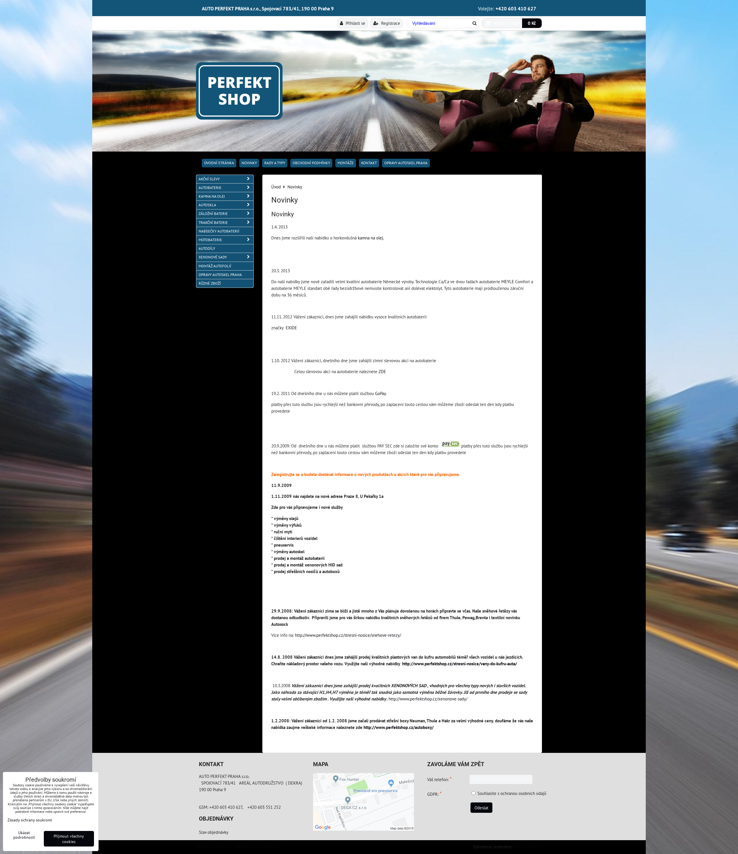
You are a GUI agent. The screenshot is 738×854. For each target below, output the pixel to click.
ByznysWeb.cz (526, 846)
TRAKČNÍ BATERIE (213, 222)
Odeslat (481, 807)
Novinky (249, 162)
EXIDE (291, 327)
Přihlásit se (354, 23)
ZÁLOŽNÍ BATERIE (213, 213)
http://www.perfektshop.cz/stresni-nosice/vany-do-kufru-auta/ (459, 663)
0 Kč (532, 23)
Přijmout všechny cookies (69, 838)
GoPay (380, 393)
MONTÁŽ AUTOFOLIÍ (215, 266)
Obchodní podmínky (311, 162)
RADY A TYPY (274, 162)
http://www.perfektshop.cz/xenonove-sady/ (428, 699)
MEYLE (507, 281)
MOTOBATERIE (210, 239)
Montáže (346, 162)
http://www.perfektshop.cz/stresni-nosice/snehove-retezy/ (348, 635)
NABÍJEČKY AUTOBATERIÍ (219, 231)
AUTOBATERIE (210, 187)
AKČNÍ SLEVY (209, 179)
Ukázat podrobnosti (24, 835)
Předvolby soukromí (213, 846)
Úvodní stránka (219, 162)
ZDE (382, 371)
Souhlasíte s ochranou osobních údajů (511, 793)
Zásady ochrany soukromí (258, 846)
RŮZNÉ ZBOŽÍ (210, 283)
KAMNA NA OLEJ (212, 196)
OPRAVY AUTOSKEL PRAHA (406, 162)
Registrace (390, 23)
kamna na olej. (371, 238)
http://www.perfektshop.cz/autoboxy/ (399, 727)
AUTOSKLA (207, 205)
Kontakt (369, 162)
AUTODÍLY (207, 248)
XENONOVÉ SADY (213, 257)
